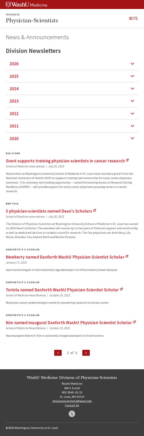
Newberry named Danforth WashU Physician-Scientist (67, 257)
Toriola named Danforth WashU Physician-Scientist (64, 289)
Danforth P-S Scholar (23, 249)
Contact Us (72, 405)
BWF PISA (12, 203)
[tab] (72, 64)
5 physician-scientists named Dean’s (51, 211)
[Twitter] (72, 414)
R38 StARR (13, 153)
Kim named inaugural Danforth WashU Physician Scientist (71, 322)
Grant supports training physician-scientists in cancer (67, 160)
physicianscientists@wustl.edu (72, 401)
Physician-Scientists (32, 20)
